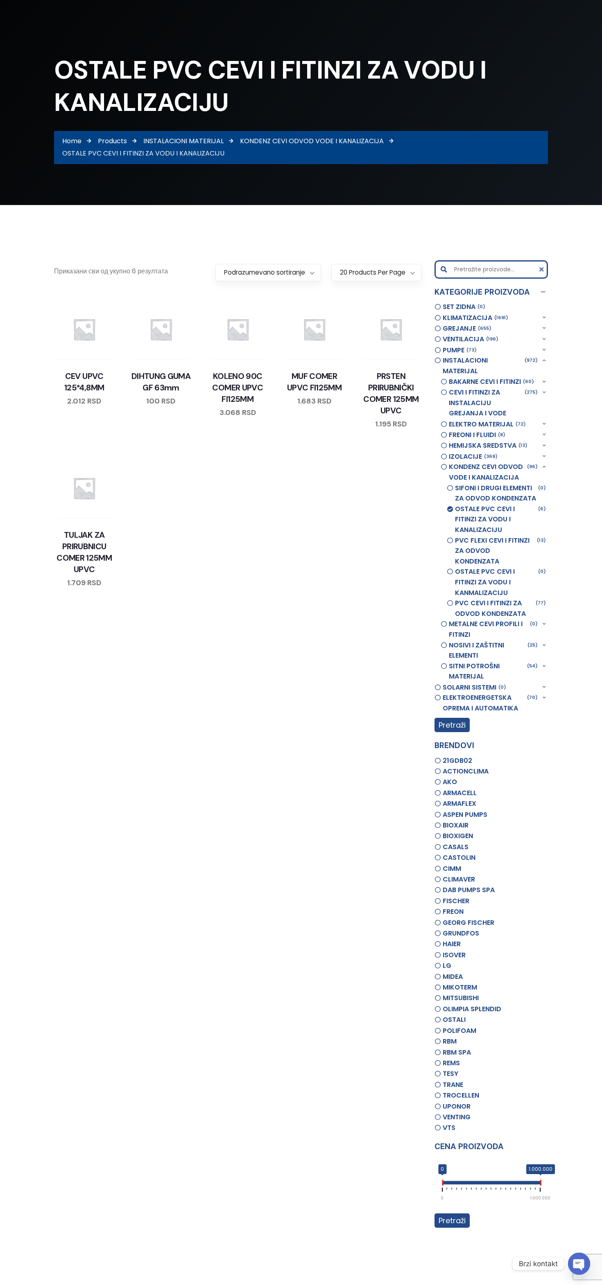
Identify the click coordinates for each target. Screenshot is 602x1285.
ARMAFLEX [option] (459, 803)
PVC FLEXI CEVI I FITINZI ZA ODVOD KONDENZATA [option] (499, 551)
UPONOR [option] (457, 1106)
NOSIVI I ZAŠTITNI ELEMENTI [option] (492, 650)
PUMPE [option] (458, 350)
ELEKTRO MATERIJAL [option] (486, 424)
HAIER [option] (452, 944)
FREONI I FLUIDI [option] (476, 435)
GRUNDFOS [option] (461, 933)
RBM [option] (450, 1041)
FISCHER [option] (456, 901)
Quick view (92, 358)
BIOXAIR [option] (455, 825)
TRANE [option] (453, 1084)
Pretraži (452, 725)
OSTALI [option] (454, 1019)
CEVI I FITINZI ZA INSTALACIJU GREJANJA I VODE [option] (492, 403)
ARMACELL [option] (460, 793)
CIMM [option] (452, 868)
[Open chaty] (579, 1264)
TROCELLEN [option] (461, 1095)
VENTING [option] (457, 1117)
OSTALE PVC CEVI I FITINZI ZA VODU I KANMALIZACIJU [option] (499, 582)
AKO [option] (450, 782)
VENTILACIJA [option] (469, 339)
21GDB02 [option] (457, 760)
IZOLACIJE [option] (472, 456)
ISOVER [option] (454, 955)
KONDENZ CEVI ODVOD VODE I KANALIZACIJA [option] (492, 472)
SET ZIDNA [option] (463, 306)
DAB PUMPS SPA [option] (469, 890)
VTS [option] (449, 1127)
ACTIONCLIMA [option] (466, 771)
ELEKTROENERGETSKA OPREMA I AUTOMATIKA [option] (489, 703)
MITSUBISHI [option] (461, 998)
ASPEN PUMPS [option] (465, 814)
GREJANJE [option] (466, 328)
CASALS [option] (455, 847)
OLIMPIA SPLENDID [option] (472, 1009)
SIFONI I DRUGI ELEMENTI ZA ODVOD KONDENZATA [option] (499, 493)
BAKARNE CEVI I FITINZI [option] (490, 381)
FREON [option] (453, 911)
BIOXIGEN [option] (458, 836)
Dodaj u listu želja (76, 358)
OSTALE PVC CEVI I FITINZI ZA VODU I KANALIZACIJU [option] (499, 519)
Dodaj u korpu (108, 358)
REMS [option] (451, 1063)
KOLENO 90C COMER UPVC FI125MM (237, 387)
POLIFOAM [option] (459, 1030)
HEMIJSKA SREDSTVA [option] (487, 445)
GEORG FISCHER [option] (468, 922)
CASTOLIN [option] (459, 857)
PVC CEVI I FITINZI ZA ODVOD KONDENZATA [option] (499, 608)
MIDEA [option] (453, 976)
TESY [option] (450, 1073)
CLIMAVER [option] (459, 879)
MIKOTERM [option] (460, 987)
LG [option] (447, 965)
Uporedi (61, 358)
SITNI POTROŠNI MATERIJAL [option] (492, 671)
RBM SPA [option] (457, 1052)
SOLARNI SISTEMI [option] (473, 687)
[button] (491, 292)
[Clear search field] (542, 269)
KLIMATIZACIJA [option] (474, 317)
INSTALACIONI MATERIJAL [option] (489, 366)
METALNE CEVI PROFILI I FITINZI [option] (492, 629)
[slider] (442, 1184)
